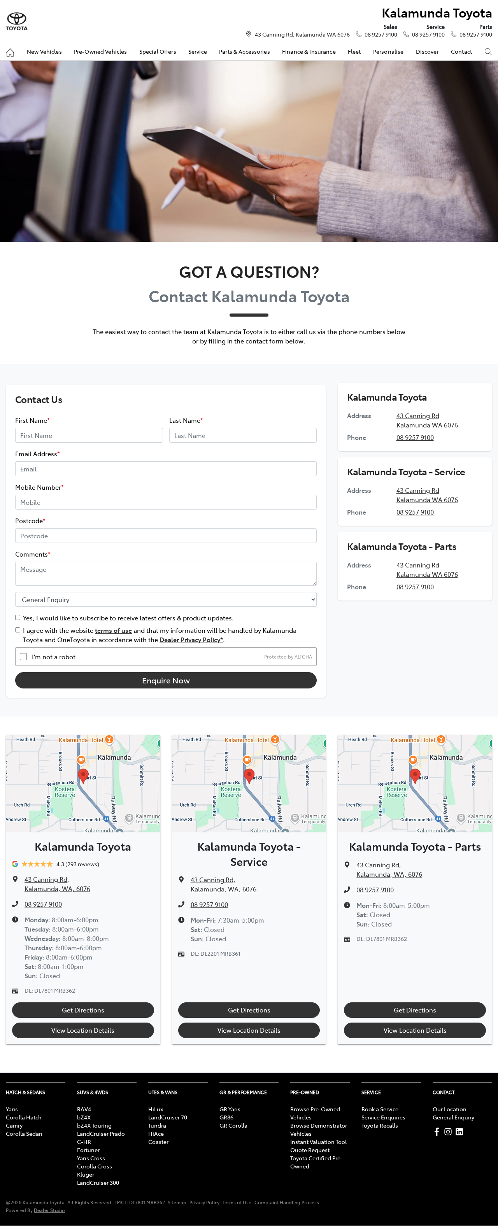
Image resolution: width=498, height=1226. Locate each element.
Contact (461, 51)
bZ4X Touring (94, 1125)
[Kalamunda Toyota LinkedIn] (460, 1132)
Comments (33, 554)
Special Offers (157, 51)
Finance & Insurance (309, 51)
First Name (32, 420)
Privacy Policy (204, 1202)
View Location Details (82, 1030)
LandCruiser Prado (101, 1133)
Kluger (85, 1174)
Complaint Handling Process (286, 1202)
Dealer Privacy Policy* (191, 639)
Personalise (388, 51)
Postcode (30, 520)
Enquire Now (166, 680)
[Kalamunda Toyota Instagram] (449, 1132)
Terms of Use (237, 1202)
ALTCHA (303, 656)
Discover (427, 51)
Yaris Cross (91, 1158)
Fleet (354, 51)
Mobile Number (39, 487)
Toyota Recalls (379, 1125)
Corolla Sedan (24, 1133)
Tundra (157, 1125)
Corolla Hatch (24, 1117)
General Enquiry (453, 1117)
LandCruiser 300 (98, 1182)
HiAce (156, 1133)
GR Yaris (229, 1109)
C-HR (84, 1141)
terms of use (113, 630)
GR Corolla (233, 1125)
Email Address (37, 453)
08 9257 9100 (381, 34)
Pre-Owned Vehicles (100, 51)
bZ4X (84, 1117)
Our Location (449, 1109)
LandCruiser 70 (167, 1117)
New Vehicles (44, 51)
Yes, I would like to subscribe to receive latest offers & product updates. (128, 617)
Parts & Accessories (244, 51)
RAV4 (84, 1109)
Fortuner (88, 1150)
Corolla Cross (94, 1166)
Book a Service (379, 1109)
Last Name (186, 420)
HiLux (155, 1109)
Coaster (158, 1141)
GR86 (226, 1117)
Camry (14, 1125)
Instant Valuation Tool (318, 1141)
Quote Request (310, 1150)
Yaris (12, 1109)
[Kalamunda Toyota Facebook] (438, 1132)
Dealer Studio (49, 1210)
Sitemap (177, 1202)
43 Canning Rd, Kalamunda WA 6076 (302, 34)
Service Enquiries (383, 1117)
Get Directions (83, 1009)
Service (197, 51)
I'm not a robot (53, 656)
